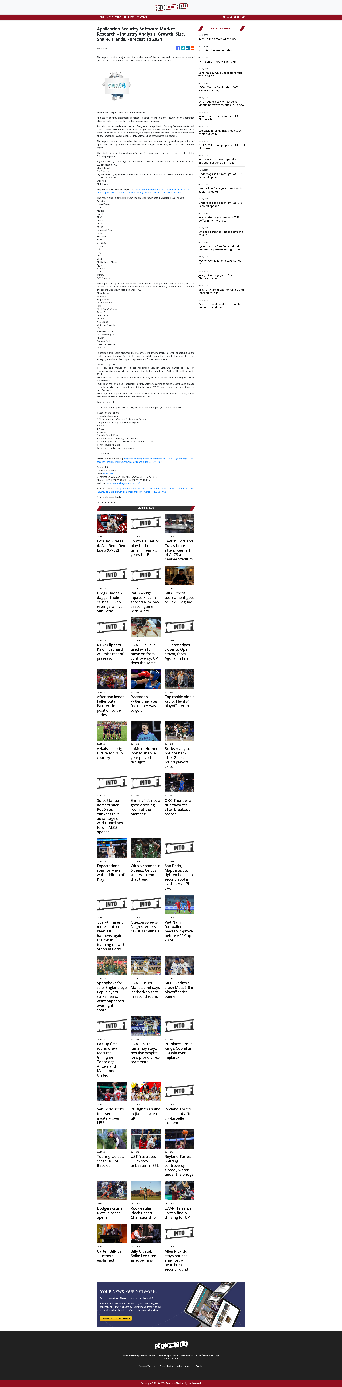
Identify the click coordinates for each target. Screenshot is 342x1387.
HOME (101, 17)
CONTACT (141, 17)
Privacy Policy (166, 1366)
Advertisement (184, 1366)
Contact (200, 1366)
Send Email (108, 473)
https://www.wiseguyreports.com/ (123, 483)
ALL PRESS (129, 17)
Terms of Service (146, 1366)
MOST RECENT (114, 17)
